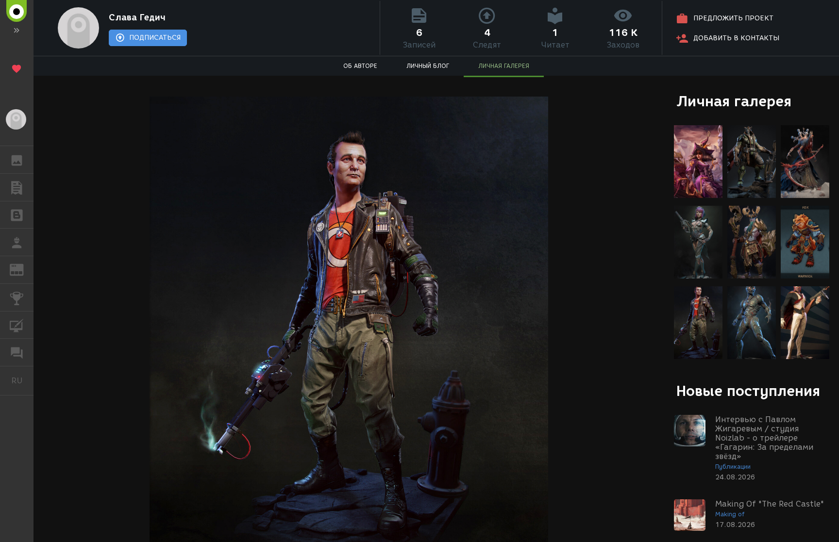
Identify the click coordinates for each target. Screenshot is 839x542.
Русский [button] (22, 380)
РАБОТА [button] (17, 242)
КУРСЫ (17, 325)
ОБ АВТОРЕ (360, 65)
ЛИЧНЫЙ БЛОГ (427, 65)
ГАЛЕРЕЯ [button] (17, 159)
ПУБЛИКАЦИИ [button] (17, 187)
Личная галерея (733, 101)
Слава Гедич (137, 17)
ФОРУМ (17, 352)
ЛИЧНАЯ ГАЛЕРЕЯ (503, 65)
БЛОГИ (17, 215)
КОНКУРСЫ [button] (17, 297)
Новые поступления (748, 390)
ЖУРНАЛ (23, 269)
